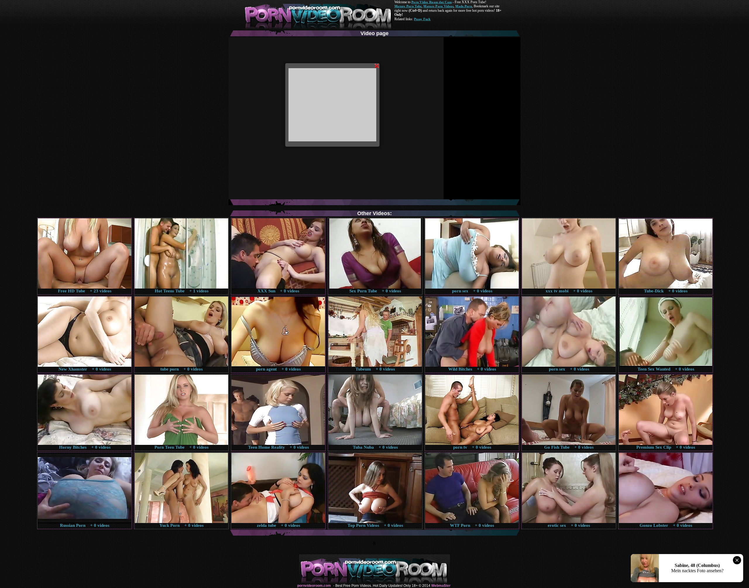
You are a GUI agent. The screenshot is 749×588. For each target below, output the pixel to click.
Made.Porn (463, 6)
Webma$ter (441, 586)
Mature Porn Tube (408, 6)
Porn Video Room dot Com (431, 2)
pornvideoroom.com (314, 586)
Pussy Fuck (422, 19)
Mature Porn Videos (438, 6)
